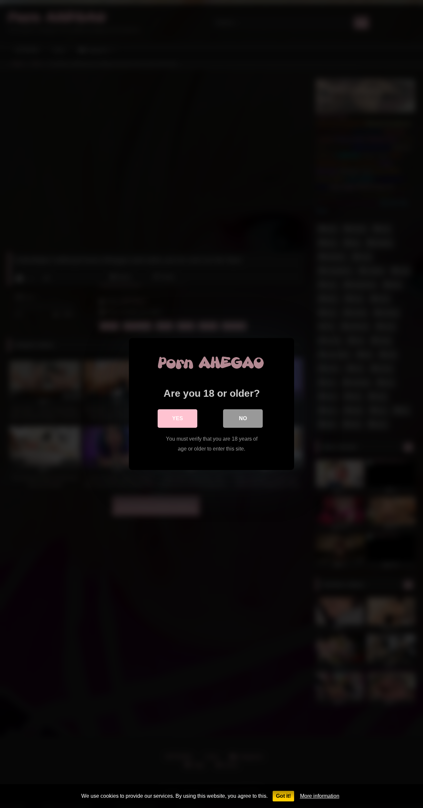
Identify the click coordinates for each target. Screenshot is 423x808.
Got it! (283, 796)
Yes (177, 418)
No (243, 418)
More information (319, 796)
